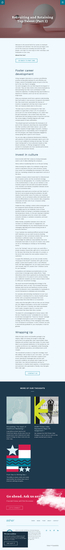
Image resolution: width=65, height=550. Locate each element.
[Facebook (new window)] (54, 530)
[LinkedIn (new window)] (58, 530)
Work (33, 520)
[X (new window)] (50, 530)
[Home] (2, 2)
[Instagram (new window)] (46, 530)
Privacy (48, 545)
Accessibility (55, 545)
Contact (55, 520)
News (38, 520)
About (49, 520)
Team (43, 520)
